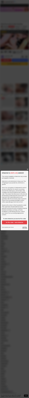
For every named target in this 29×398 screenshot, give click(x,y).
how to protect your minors (8, 227)
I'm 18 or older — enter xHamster (14, 222)
